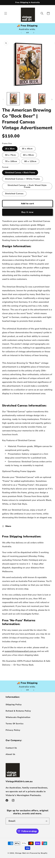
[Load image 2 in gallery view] (27, 98)
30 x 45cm (27, 148)
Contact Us (11, 748)
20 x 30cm (10, 148)
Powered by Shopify (38, 853)
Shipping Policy (14, 704)
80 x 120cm (30, 161)
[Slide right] (34, 32)
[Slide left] (21, 32)
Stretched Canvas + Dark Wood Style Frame (27, 186)
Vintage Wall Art (22, 853)
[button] (6, 13)
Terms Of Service (15, 723)
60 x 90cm (28, 155)
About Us (10, 754)
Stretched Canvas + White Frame (22, 179)
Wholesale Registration (18, 717)
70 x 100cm (11, 161)
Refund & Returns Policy (18, 711)
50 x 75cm (10, 155)
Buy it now (27, 212)
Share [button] (8, 526)
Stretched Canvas (14, 193)
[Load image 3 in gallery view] (41, 98)
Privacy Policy (13, 730)
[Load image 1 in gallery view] (13, 98)
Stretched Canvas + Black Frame (20, 172)
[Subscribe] (46, 821)
